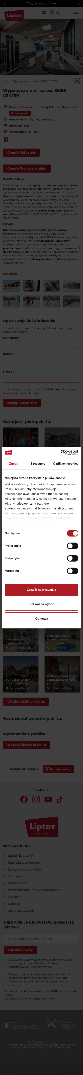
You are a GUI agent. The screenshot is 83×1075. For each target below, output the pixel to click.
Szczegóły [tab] (38, 463)
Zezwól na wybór (42, 604)
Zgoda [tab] (13, 463)
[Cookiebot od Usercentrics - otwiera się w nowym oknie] (60, 452)
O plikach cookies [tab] (65, 463)
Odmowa (41, 618)
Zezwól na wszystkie (41, 589)
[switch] (72, 546)
